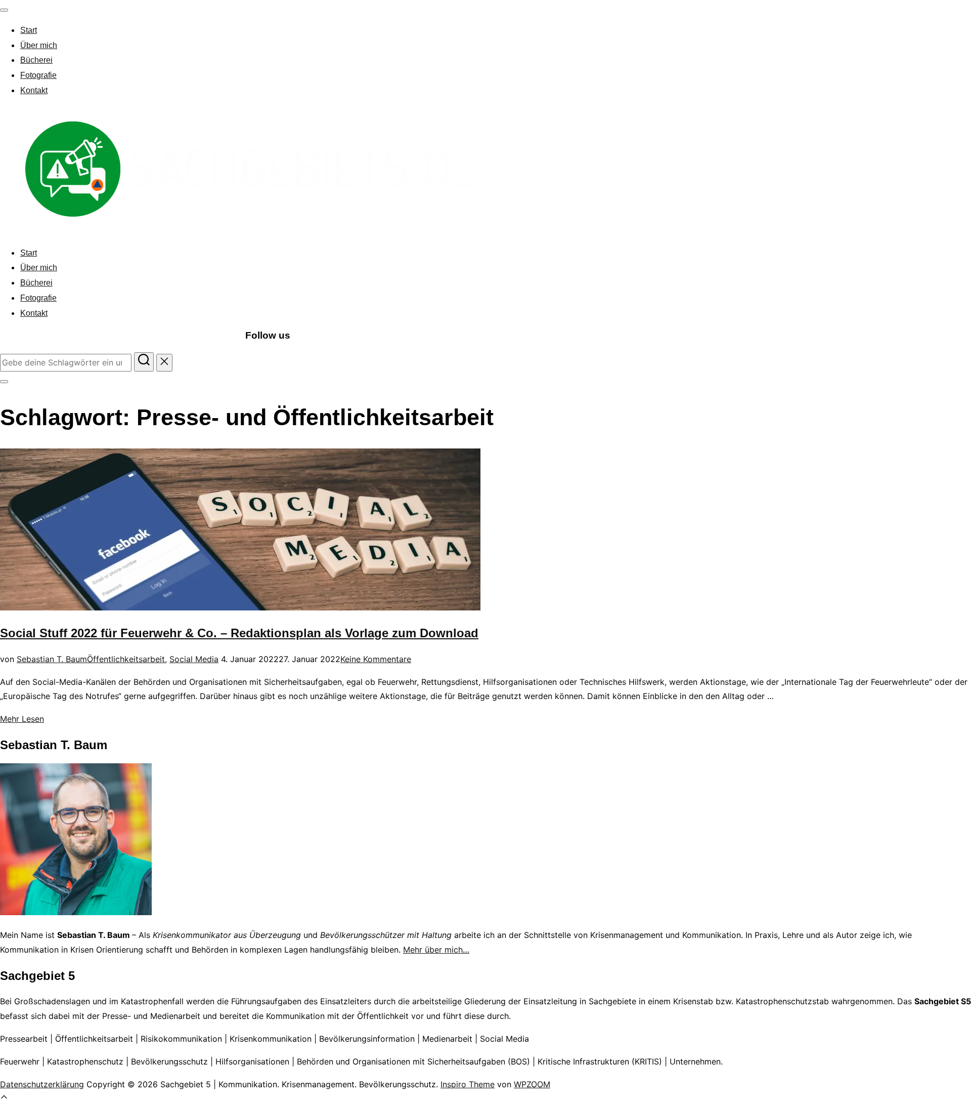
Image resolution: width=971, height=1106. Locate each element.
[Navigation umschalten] (4, 10)
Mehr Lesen (22, 719)
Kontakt (34, 90)
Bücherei (36, 60)
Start (28, 30)
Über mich (38, 45)
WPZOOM (532, 1084)
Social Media (193, 659)
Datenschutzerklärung (42, 1084)
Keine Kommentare (375, 659)
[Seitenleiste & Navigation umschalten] (4, 381)
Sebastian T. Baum (52, 659)
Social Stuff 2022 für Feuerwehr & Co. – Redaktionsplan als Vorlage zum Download (239, 633)
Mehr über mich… (436, 950)
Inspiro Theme (467, 1084)
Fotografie (38, 75)
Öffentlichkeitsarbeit (126, 659)
